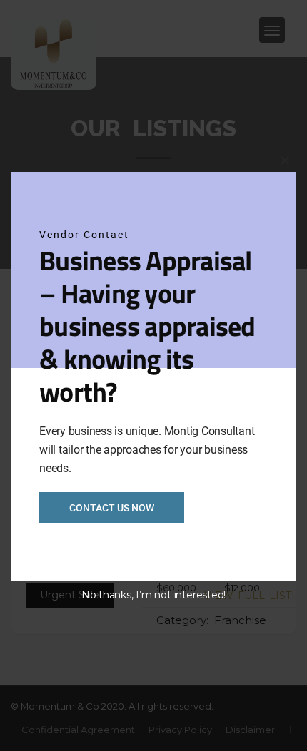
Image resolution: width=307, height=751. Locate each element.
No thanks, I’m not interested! (153, 594)
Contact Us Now (111, 508)
